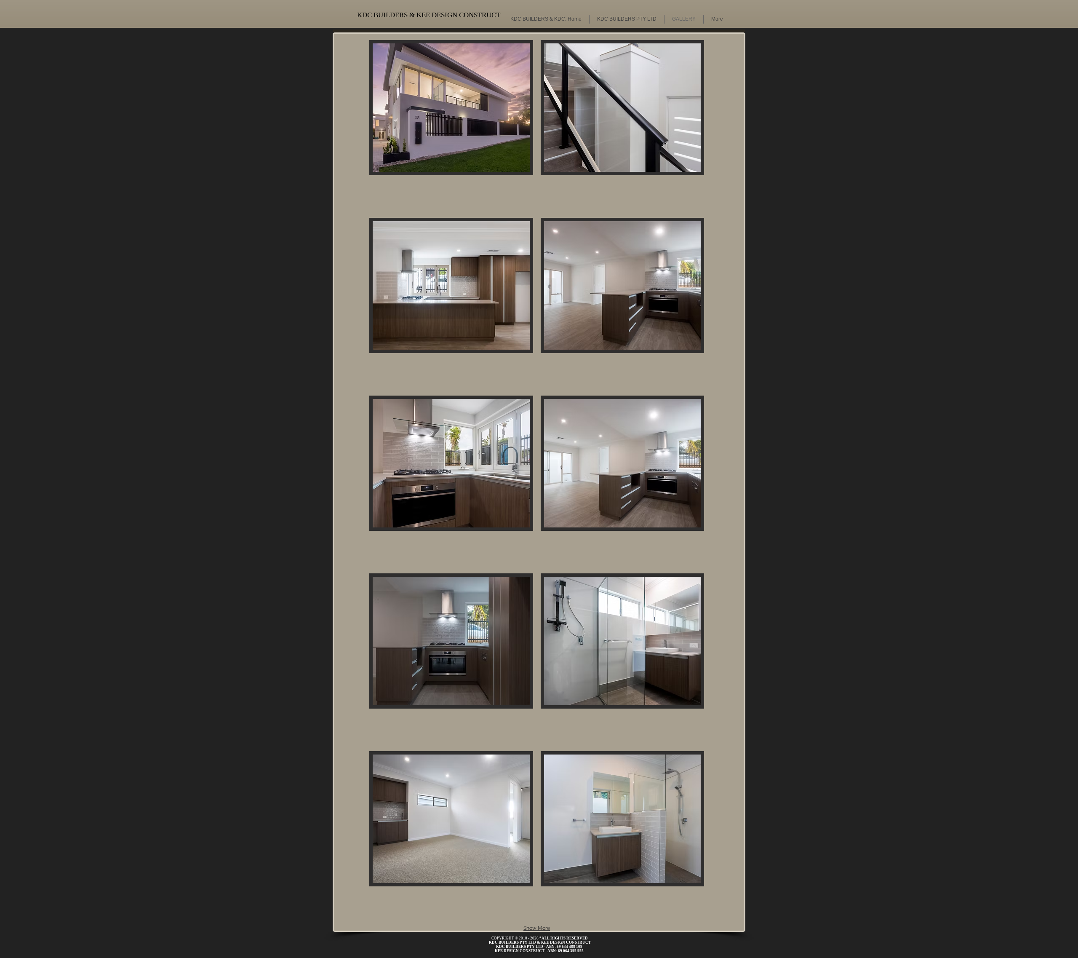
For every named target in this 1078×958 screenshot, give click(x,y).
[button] (451, 125)
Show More (536, 928)
